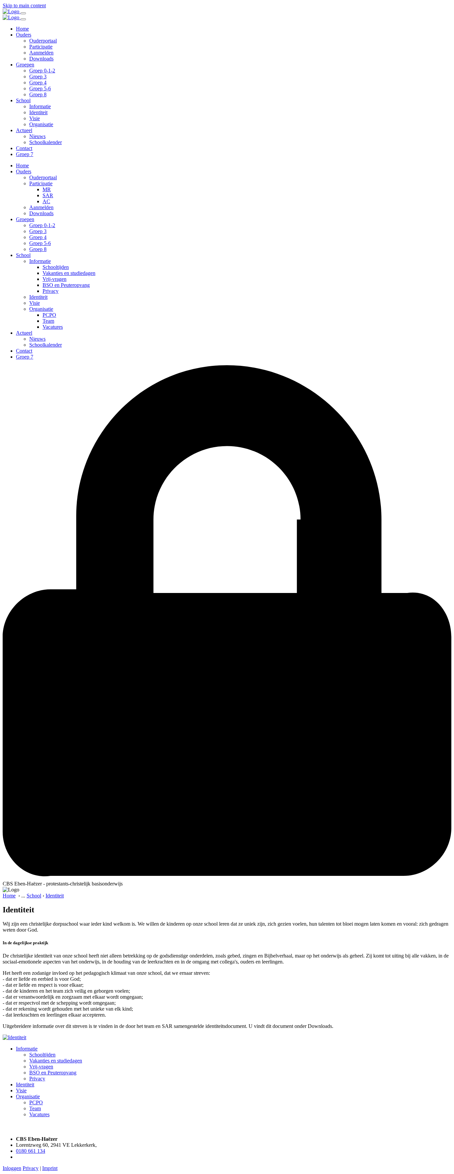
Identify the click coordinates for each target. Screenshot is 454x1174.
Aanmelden (41, 52)
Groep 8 (38, 94)
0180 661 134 (30, 1151)
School (23, 100)
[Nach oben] (6, 1128)
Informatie (40, 106)
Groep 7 (24, 154)
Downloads (41, 58)
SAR (48, 195)
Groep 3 (38, 76)
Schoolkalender (45, 142)
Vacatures (53, 327)
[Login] (227, 877)
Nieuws (37, 136)
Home (22, 29)
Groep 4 (38, 82)
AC (46, 201)
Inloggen (12, 1168)
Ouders (23, 35)
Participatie (41, 46)
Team (48, 321)
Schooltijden (56, 267)
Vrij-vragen (54, 279)
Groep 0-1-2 (42, 70)
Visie (34, 118)
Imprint (49, 1168)
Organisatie (41, 124)
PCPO (49, 315)
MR (47, 189)
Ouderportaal (43, 40)
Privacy (50, 291)
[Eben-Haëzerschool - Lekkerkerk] (12, 11)
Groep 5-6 (40, 88)
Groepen (25, 64)
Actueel (24, 130)
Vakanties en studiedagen (69, 273)
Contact (24, 148)
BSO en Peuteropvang (66, 285)
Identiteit (38, 112)
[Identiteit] (14, 1037)
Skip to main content (24, 5)
